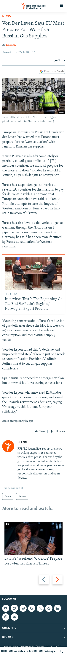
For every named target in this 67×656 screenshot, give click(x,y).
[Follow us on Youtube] (5, 608)
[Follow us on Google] (31, 608)
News (6, 16)
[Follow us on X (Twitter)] (40, 608)
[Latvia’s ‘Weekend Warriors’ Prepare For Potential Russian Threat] (33, 538)
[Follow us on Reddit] (14, 608)
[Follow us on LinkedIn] (57, 608)
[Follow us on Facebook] (48, 608)
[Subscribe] (14, 616)
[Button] (60, 60)
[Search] (61, 651)
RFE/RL (11, 44)
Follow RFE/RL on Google (41, 651)
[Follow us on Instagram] (23, 608)
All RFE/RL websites (13, 651)
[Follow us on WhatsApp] (5, 616)
